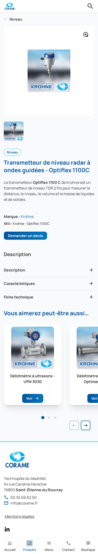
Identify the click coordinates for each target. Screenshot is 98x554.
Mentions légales (19, 516)
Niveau (16, 19)
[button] (42, 417)
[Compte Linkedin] (7, 529)
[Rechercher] (90, 6)
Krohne (27, 216)
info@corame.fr (24, 503)
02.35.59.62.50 (23, 497)
